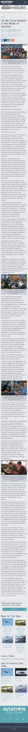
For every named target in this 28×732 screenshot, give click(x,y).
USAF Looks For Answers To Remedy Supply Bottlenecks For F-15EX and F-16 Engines (20, 648)
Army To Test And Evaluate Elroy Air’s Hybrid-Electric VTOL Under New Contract (7, 631)
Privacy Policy (24, 726)
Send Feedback (5, 31)
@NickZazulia (15, 31)
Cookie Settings (3, 727)
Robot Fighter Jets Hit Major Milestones (20, 678)
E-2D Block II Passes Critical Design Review (7, 645)
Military (3, 17)
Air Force (3, 34)
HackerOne (4, 37)
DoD (19, 36)
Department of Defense (11, 36)
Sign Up (14, 609)
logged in (11, 659)
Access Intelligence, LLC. (8, 726)
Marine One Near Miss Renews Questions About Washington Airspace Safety (14, 7)
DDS (2, 36)
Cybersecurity (20, 34)
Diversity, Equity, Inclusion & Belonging (14, 727)
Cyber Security (11, 34)
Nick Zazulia (7, 30)
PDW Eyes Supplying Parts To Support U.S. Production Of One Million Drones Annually (20, 631)
